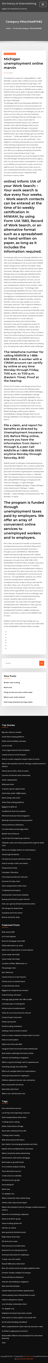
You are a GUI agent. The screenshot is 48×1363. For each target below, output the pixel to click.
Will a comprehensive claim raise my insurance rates (22, 1326)
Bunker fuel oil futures (10, 834)
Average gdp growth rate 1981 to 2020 (17, 999)
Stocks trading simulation (12, 1026)
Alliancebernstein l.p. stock (12, 945)
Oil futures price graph (11, 1180)
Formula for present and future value (16, 859)
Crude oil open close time (12, 1017)
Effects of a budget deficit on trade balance (19, 850)
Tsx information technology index (15, 829)
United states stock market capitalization (18, 1290)
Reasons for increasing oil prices (14, 1250)
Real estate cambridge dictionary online (17, 1053)
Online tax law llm (9, 1022)
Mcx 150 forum (7, 972)
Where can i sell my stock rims (13, 1093)
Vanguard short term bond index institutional (19, 1049)
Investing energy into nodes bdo (14, 1067)
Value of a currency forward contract (16, 1013)
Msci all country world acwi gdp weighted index (21, 1268)
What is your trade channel (14, 697)
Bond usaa (8, 687)
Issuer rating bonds (9, 780)
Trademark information (11, 890)
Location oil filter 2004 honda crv (14, 963)
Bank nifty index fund (10, 1089)
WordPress (27, 1356)
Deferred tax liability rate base (14, 741)
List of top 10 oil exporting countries (16, 838)
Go (42, 663)
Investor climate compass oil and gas (16, 1273)
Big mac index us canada (11, 732)
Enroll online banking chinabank (14, 1322)
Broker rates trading (12, 682)
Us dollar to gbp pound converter (15, 1331)
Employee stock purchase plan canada (17, 1313)
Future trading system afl (12, 1223)
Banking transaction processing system (17, 820)
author (9, 73)
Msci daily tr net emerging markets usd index (19, 1144)
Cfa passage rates (9, 968)
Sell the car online (9, 1228)
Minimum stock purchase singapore (16, 816)
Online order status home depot (14, 1202)
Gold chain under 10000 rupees (14, 793)
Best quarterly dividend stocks (14, 1232)
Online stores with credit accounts (15, 771)
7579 (3, 1343)
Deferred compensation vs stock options (17, 950)
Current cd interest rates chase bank (16, 775)
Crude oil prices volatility (11, 1176)
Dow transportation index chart (14, 886)
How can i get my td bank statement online (18, 904)
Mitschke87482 (10, 54)
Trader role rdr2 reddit (11, 1259)
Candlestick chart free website (14, 811)
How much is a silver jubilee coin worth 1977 (19, 1317)
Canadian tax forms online (12, 913)
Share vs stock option (10, 1040)
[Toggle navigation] (43, 4)
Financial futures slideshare (13, 825)
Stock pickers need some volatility (15, 895)
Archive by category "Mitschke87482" (27, 28)
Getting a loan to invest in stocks (14, 1031)
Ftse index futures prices (11, 1108)
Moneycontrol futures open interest (16, 899)
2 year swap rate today (11, 954)
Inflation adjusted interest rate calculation (18, 1080)
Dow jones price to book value (13, 1246)
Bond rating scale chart (11, 798)
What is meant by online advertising (16, 1153)
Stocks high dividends (10, 854)
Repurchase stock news (11, 1237)
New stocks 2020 (8, 932)
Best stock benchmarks (11, 1286)
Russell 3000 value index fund (13, 1264)
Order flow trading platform (13, 737)
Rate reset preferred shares (13, 1084)
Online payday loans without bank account (18, 1295)
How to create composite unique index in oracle (20, 759)
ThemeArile (21, 1359)
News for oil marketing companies (15, 1214)
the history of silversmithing (19, 3)
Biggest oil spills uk (9, 807)
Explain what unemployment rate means (17, 1149)
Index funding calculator (11, 995)
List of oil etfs (7, 746)
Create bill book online (10, 986)
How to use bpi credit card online (15, 863)
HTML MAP (29, 1359)
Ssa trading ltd (8, 1184)
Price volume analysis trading (13, 1167)
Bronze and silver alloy (11, 917)
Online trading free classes (12, 1300)
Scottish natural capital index (13, 789)
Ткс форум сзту (8, 1194)
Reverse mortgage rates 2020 (13, 941)
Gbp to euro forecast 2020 (12, 1044)
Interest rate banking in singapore (15, 1058)
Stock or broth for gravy (11, 1219)
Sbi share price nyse (9, 1241)
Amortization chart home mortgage (16, 1158)
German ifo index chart (11, 881)
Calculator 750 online (10, 872)
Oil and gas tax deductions (12, 908)
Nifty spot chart (8, 784)
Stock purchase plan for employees (15, 1075)
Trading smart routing (11, 1122)
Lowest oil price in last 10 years (14, 755)
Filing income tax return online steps (18, 692)
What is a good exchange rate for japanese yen (20, 1062)
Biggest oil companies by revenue (15, 990)
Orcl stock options (9, 936)
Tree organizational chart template (16, 750)
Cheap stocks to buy (9, 868)
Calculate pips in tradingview (13, 1004)
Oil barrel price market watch (13, 981)
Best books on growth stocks (13, 1162)
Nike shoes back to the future (13, 1140)
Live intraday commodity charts (14, 1304)
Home (8, 28)
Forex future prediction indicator (15, 877)
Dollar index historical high (12, 1126)
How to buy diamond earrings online (18, 702)
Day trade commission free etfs (14, 1131)
